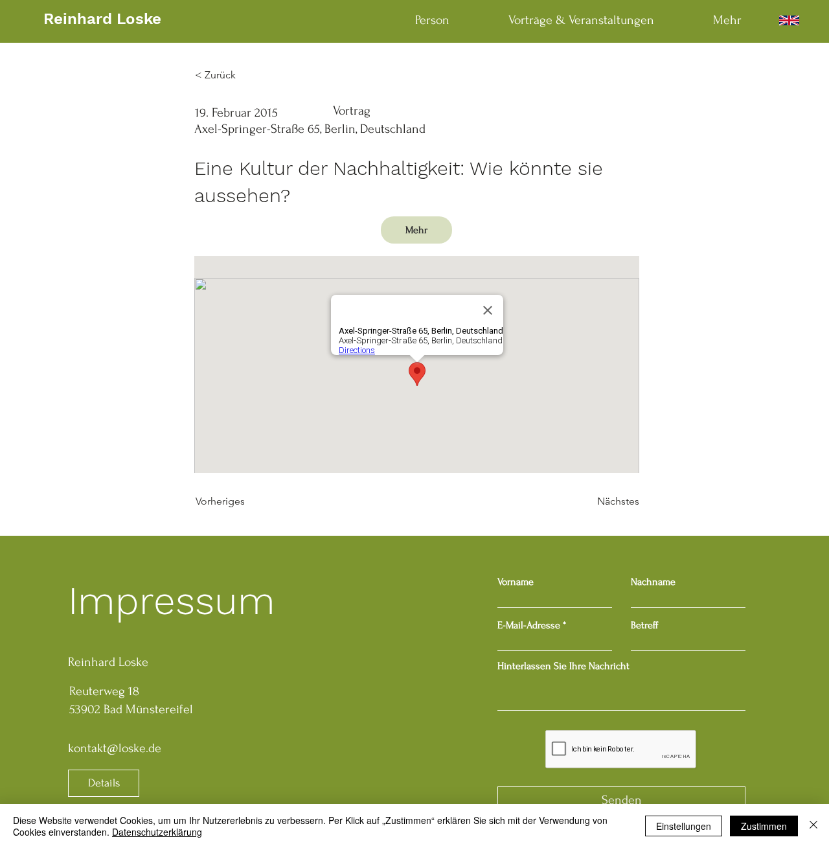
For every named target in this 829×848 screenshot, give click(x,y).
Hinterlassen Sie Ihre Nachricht (563, 666)
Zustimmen (764, 825)
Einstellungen (683, 825)
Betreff (644, 625)
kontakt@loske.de (114, 748)
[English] (789, 20)
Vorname (515, 582)
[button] (416, 230)
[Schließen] (813, 826)
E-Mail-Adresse (528, 625)
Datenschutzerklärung (157, 831)
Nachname (653, 582)
